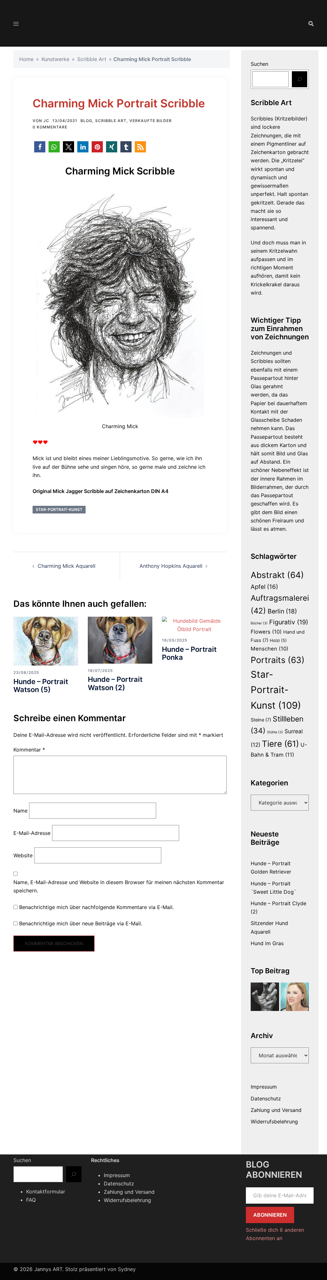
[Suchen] (299, 79)
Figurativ (288, 622)
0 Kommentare (50, 127)
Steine (261, 720)
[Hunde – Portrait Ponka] (194, 624)
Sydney (127, 1269)
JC (46, 120)
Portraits (278, 660)
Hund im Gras (267, 943)
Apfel (264, 586)
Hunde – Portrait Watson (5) (40, 685)
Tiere (280, 744)
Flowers (266, 631)
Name (20, 810)
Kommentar (29, 749)
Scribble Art (91, 59)
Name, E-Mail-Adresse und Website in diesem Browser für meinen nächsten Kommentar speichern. (118, 886)
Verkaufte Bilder (150, 120)
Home (26, 59)
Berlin (282, 611)
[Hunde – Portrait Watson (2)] (120, 639)
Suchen (259, 64)
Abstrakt (277, 575)
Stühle (275, 732)
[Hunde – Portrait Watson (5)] (45, 640)
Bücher (259, 623)
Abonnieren (270, 1215)
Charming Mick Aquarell (66, 566)
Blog (86, 120)
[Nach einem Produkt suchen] (311, 23)
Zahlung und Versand (276, 1110)
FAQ (31, 1200)
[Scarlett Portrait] (294, 997)
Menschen (269, 648)
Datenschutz (266, 1098)
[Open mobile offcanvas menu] (16, 23)
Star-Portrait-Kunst (59, 509)
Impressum (264, 1086)
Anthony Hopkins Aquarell (171, 566)
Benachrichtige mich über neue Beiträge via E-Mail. (80, 923)
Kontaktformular (45, 1191)
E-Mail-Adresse (31, 833)
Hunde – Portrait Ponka (189, 653)
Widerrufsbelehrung (274, 1121)
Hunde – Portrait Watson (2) (115, 683)
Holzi (278, 640)
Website (23, 855)
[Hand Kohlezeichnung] (265, 997)
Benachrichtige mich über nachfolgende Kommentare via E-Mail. (96, 907)
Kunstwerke (55, 59)
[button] (39, 146)
